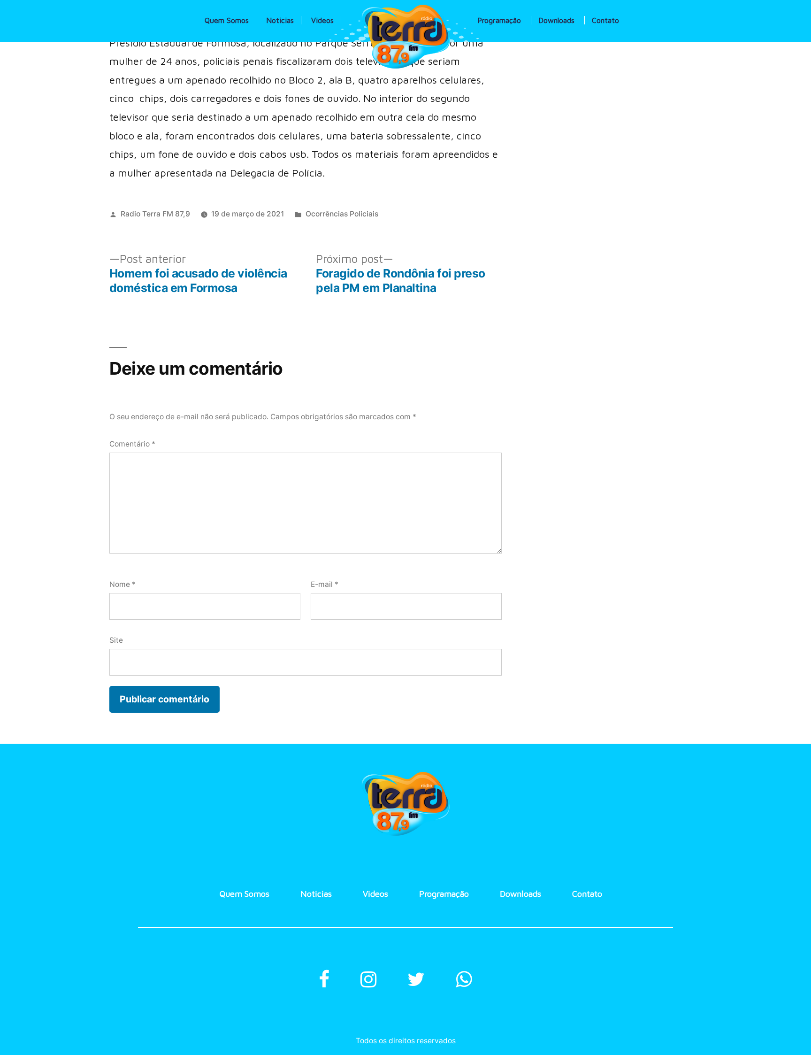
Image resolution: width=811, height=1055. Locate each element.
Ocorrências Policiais (342, 213)
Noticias (280, 20)
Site (116, 640)
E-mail (324, 584)
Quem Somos (227, 20)
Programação (499, 20)
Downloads (556, 20)
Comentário (132, 443)
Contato (605, 20)
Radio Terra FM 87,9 (155, 213)
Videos (322, 20)
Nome (122, 584)
